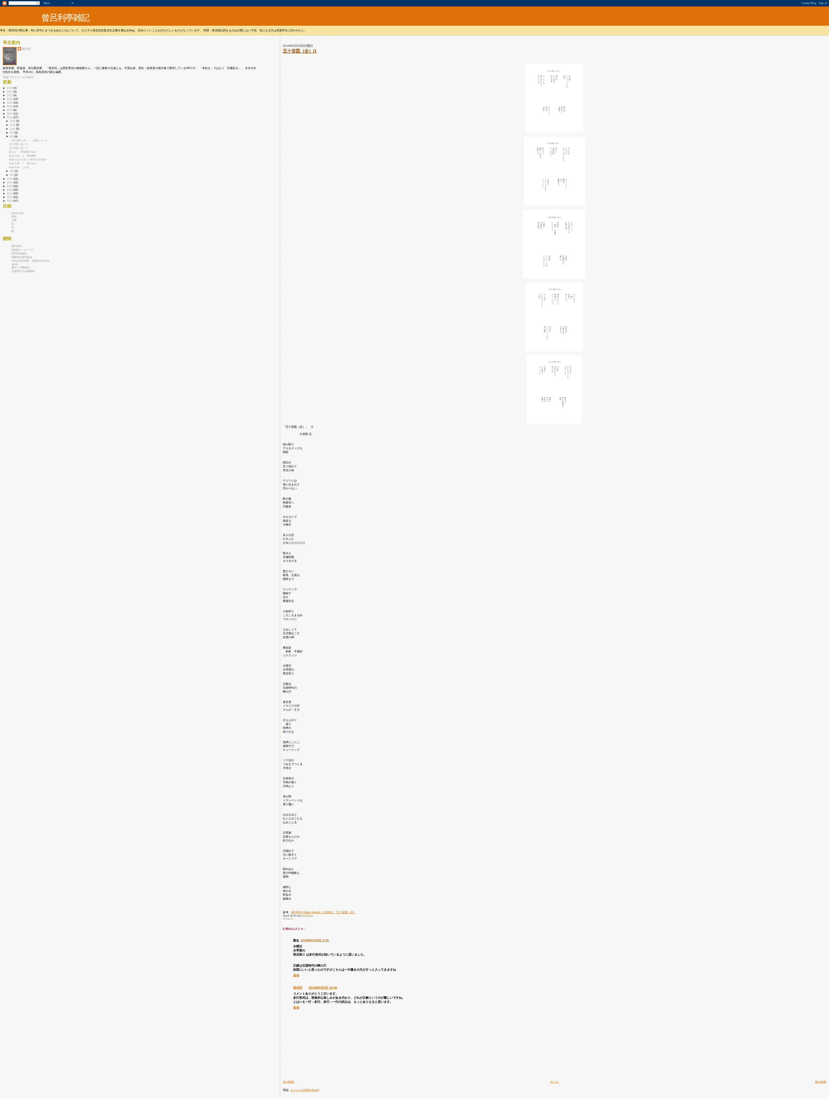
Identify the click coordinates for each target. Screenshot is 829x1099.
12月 (13, 121)
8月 (12, 136)
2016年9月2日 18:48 (323, 987)
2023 (10, 91)
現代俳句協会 (19, 253)
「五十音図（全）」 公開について (28, 140)
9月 (12, 132)
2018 (10, 110)
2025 (10, 88)
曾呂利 (297, 987)
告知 (14, 216)
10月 (13, 128)
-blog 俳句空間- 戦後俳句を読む (30, 260)
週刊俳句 (16, 246)
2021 (10, 99)
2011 (10, 193)
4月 (12, 174)
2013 (10, 186)
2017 (10, 113)
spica (14, 264)
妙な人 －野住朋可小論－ (23, 152)
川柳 (14, 220)
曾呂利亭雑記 (65, 17)
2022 (10, 95)
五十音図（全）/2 (18, 144)
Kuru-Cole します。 (20, 167)
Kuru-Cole (17, 213)
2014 (10, 182)
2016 (10, 117)
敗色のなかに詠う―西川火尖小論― (28, 159)
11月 (13, 124)
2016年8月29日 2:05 (315, 940)
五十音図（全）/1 (299, 50)
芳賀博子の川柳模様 (23, 271)
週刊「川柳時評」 (21, 267)
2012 (10, 189)
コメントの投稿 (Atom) (304, 1090)
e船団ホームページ (22, 249)
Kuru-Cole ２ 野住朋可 (22, 155)
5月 (12, 171)
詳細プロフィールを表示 (18, 77)
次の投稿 (288, 1081)
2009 (10, 200)
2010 (10, 197)
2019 (10, 106)
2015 (10, 178)
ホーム (554, 1081)
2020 (10, 102)
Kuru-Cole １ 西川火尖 (22, 163)
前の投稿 (820, 1081)
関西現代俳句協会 (21, 257)
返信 (296, 975)
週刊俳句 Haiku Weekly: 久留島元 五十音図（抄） (323, 912)
